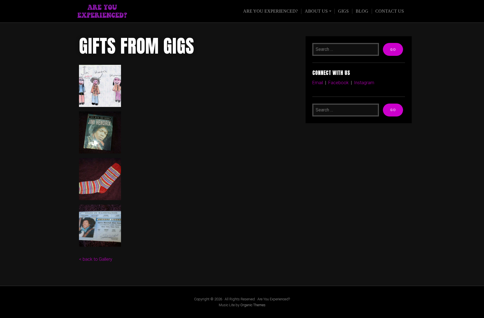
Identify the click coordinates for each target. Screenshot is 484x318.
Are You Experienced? (270, 11)
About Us (316, 11)
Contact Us (389, 11)
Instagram (364, 82)
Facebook (338, 82)
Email (317, 82)
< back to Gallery (95, 259)
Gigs (343, 11)
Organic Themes (253, 305)
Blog (362, 11)
